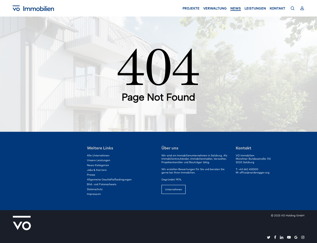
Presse (91, 174)
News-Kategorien (98, 165)
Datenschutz (95, 189)
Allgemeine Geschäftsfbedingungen (109, 179)
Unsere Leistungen (98, 160)
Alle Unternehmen (98, 155)
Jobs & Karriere (97, 170)
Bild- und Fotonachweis (101, 184)
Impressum (94, 194)
